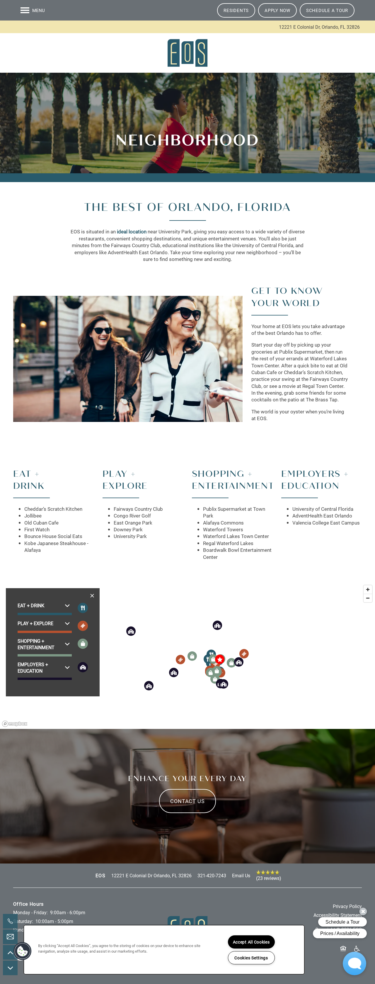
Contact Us (187, 801)
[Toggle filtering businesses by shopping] (83, 644)
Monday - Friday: (30, 912)
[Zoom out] (368, 598)
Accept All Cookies (251, 942)
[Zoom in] (368, 589)
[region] (164, 950)
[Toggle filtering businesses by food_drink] (83, 608)
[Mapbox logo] (15, 723)
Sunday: (21, 930)
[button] (236, 10)
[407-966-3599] (10, 921)
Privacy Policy (347, 906)
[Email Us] (10, 936)
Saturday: (23, 921)
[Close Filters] (92, 595)
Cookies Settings (251, 958)
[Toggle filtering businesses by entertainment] (83, 626)
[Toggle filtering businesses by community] (83, 667)
